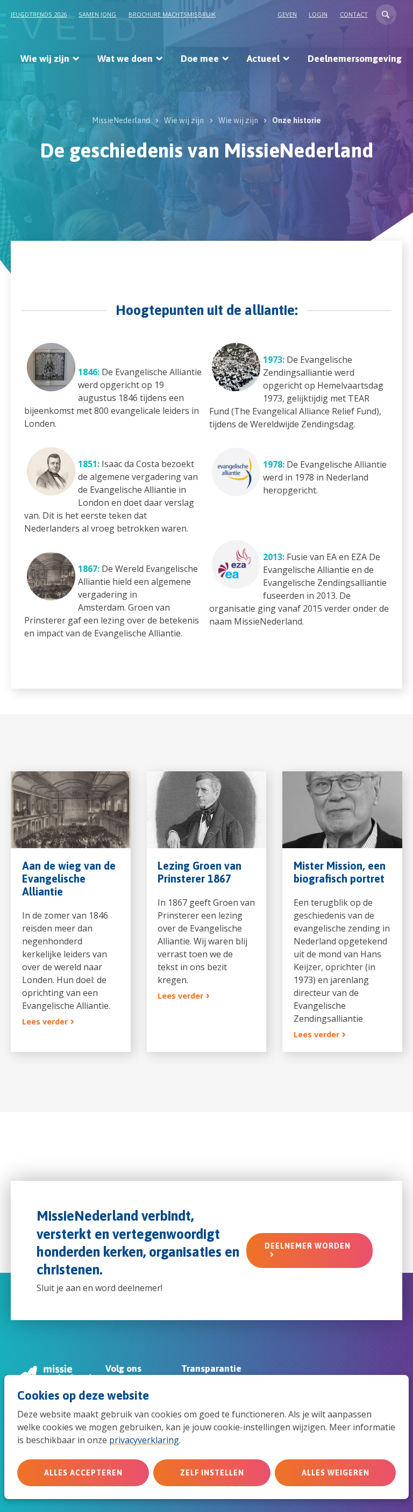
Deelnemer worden (308, 1246)
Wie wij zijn (44, 58)
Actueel (263, 58)
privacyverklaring (144, 1440)
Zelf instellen (212, 1472)
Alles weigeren (335, 1472)
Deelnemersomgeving (355, 58)
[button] (386, 14)
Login (318, 14)
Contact (354, 14)
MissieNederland (121, 120)
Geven (287, 14)
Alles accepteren (83, 1472)
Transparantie (211, 1368)
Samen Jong (97, 14)
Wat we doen (125, 58)
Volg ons (123, 1368)
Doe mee (200, 58)
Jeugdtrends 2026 (39, 14)
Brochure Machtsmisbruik (172, 14)
